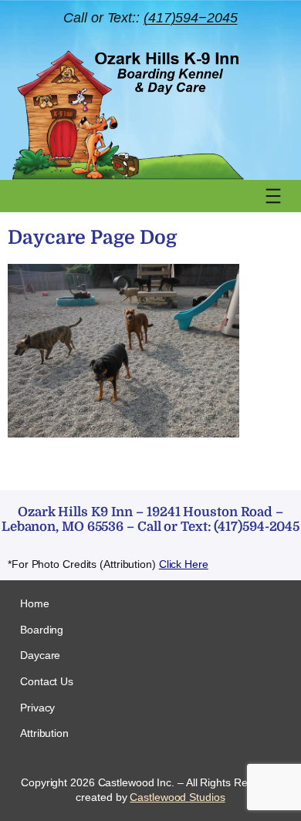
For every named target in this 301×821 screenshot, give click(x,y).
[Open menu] (273, 196)
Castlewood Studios (177, 797)
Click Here (183, 564)
